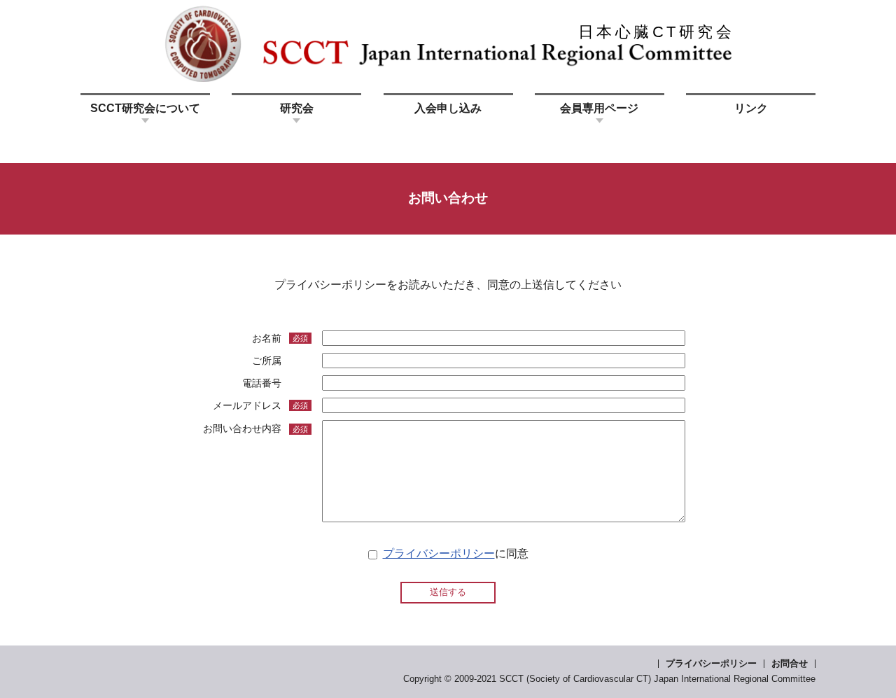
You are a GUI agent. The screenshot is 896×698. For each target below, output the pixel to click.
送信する (448, 592)
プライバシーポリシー (439, 553)
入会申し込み (448, 108)
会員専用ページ (599, 108)
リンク (751, 108)
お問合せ (789, 663)
